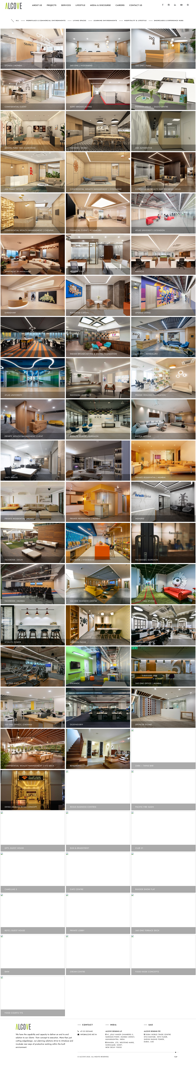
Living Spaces (79, 20)
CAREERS (120, 5)
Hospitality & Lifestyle (135, 20)
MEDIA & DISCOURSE (100, 5)
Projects (51, 5)
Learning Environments (105, 20)
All (17, 20)
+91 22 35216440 (86, 1031)
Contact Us (135, 5)
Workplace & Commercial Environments (46, 20)
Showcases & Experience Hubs (168, 20)
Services (66, 5)
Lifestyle (80, 5)
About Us (37, 5)
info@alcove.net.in (88, 1034)
